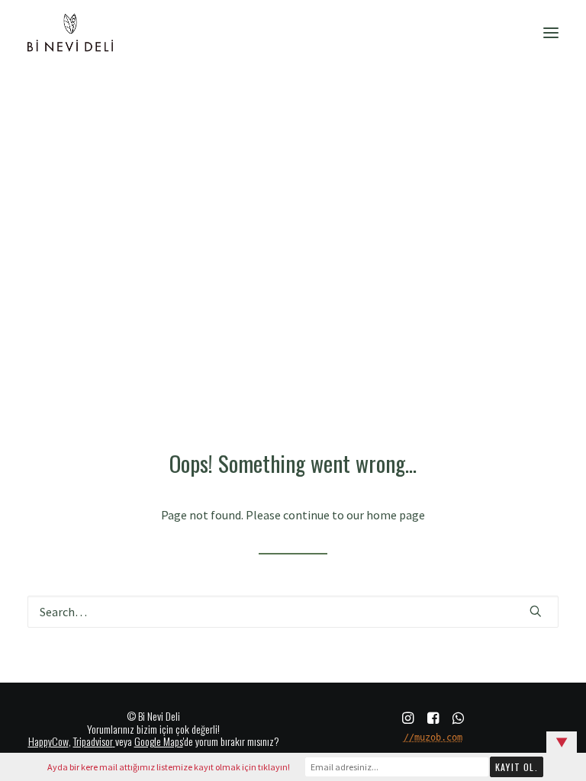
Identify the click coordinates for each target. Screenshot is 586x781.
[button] (551, 33)
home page (395, 514)
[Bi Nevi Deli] (70, 33)
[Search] (293, 612)
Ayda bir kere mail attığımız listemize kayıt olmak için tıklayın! (168, 767)
